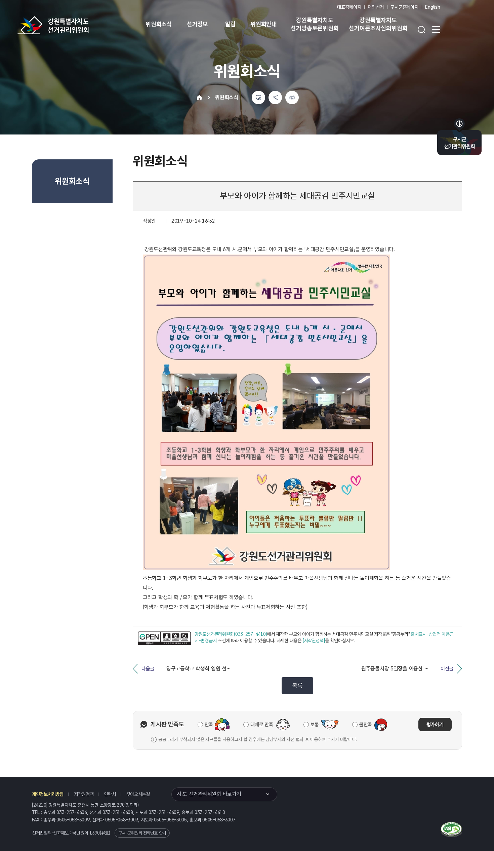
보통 (315, 725)
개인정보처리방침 (48, 794)
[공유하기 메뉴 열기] (275, 97)
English (432, 7)
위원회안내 (263, 24)
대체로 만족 (261, 725)
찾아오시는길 (138, 794)
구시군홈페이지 (404, 7)
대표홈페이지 (349, 7)
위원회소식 (159, 24)
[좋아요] (258, 97)
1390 (94, 833)
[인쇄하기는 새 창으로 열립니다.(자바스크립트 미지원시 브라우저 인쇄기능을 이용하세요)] (292, 97)
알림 (230, 24)
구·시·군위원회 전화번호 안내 (142, 833)
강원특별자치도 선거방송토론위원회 (314, 24)
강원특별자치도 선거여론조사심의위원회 (378, 24)
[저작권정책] (314, 640)
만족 (209, 725)
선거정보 (197, 24)
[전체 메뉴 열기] (436, 29)
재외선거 (375, 7)
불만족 (365, 725)
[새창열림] (164, 638)
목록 (297, 685)
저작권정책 (84, 794)
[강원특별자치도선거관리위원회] (74, 25)
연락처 (110, 794)
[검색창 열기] (421, 29)
